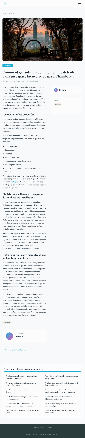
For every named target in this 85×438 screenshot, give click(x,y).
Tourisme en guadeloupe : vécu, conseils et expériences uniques (21, 377)
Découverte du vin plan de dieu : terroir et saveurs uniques (60, 405)
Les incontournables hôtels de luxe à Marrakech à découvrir (58, 398)
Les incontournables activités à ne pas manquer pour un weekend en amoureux (20, 405)
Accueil (4, 13)
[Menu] (80, 3)
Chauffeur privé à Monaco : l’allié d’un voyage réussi (22, 411)
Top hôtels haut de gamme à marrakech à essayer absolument (21, 384)
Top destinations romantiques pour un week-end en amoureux (22, 398)
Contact (49, 428)
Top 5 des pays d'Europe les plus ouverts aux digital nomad (61, 377)
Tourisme (12, 13)
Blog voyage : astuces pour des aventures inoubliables (60, 411)
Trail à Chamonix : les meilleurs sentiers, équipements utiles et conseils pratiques (60, 391)
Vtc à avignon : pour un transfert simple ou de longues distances (61, 384)
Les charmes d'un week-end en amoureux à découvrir (21, 391)
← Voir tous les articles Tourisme (14, 350)
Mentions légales (38, 428)
